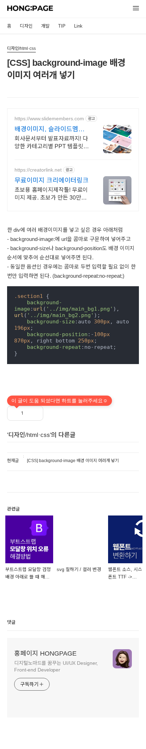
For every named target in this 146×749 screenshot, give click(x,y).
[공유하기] (33, 413)
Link (78, 26)
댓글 (11, 622)
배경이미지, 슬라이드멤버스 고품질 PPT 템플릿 (49, 129)
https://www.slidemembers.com (49, 118)
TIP (62, 26)
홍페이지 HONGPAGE (45, 653)
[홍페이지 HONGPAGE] (30, 9)
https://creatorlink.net (38, 170)
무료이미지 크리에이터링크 (52, 180)
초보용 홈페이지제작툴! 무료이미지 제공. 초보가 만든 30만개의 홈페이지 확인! (51, 194)
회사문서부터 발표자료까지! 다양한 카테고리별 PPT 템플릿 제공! (51, 143)
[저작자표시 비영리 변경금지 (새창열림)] (52, 411)
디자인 (26, 26)
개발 (45, 26)
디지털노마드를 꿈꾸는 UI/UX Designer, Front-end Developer (56, 666)
